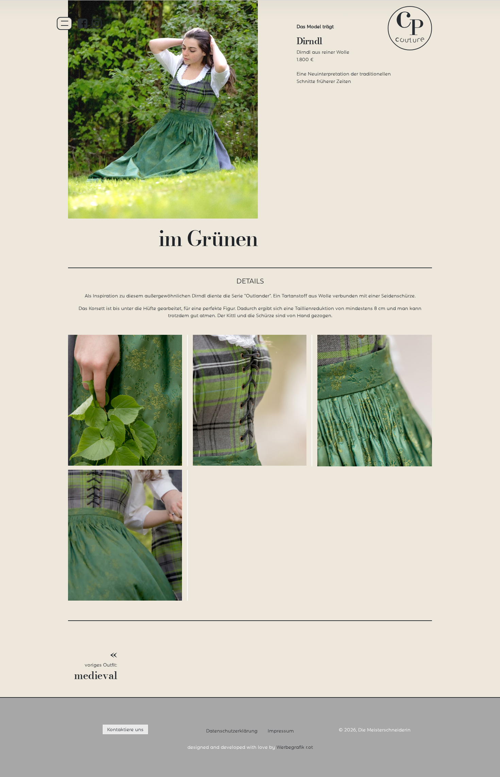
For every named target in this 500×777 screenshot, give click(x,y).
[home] (410, 26)
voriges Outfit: (95, 666)
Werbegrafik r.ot (295, 746)
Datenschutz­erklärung (231, 730)
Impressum (281, 730)
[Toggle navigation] (64, 23)
